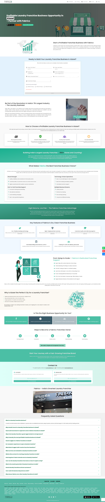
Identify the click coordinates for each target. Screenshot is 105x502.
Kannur (55, 489)
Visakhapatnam (60, 490)
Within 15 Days (31, 86)
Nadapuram (74, 489)
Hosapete (20, 490)
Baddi (42, 491)
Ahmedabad (83, 490)
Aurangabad (66, 490)
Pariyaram (69, 491)
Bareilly (90, 489)
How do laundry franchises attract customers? (18, 467)
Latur (28, 489)
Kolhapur (6, 493)
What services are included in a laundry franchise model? (21, 450)
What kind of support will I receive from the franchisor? (20, 447)
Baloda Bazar (93, 490)
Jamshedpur (80, 489)
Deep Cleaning (31, 483)
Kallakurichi (13, 492)
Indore (44, 490)
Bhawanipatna (60, 491)
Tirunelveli (48, 492)
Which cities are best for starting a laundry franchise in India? (22, 454)
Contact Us (61, 483)
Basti (39, 488)
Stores (25, 483)
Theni (97, 491)
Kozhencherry (44, 489)
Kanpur (47, 488)
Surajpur (13, 491)
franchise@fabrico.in (68, 367)
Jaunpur (10, 488)
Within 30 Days (39, 86)
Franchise (21, 483)
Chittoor (10, 490)
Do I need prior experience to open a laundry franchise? (21, 444)
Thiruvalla (25, 490)
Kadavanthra (87, 488)
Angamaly (24, 489)
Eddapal (20, 489)
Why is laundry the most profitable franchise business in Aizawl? (23, 437)
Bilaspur (96, 488)
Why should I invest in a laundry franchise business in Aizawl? (22, 427)
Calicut (65, 491)
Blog (18, 483)
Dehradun (74, 491)
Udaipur (95, 492)
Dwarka (14, 493)
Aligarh (16, 489)
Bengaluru (48, 490)
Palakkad (88, 490)
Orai (41, 488)
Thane (78, 491)
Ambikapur (15, 490)
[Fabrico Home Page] (8, 1)
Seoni (38, 492)
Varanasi (92, 488)
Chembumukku (62, 488)
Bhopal (89, 492)
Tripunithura (76, 488)
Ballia (44, 488)
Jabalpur (94, 489)
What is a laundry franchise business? (16, 420)
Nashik (9, 491)
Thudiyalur (68, 492)
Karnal (44, 492)
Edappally (71, 488)
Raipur (5, 489)
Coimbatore (86, 489)
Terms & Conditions (38, 483)
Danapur (81, 492)
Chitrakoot (26, 488)
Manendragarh (50, 489)
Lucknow (56, 488)
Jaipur (92, 492)
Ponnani (56, 492)
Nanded (85, 492)
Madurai (27, 492)
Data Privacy (51, 483)
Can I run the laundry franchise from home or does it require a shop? (24, 460)
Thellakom (36, 489)
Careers (57, 483)
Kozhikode (31, 488)
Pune (74, 490)
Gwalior (31, 490)
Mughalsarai (51, 488)
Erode (52, 490)
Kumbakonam (76, 492)
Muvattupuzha (62, 492)
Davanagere (22, 491)
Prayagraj (23, 492)
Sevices (10, 483)
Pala (40, 489)
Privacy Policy (46, 483)
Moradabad (93, 491)
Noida (14, 488)
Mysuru (40, 490)
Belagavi (10, 493)
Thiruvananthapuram (52, 491)
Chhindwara (36, 490)
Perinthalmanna (33, 492)
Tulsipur (17, 488)
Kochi (64, 489)
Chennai (35, 488)
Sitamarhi (17, 491)
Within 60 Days (48, 86)
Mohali (41, 492)
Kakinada (45, 491)
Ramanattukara (69, 489)
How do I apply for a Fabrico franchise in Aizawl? (18, 440)
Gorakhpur (82, 488)
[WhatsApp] (103, 248)
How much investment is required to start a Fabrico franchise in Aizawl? (25, 430)
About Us (6, 483)
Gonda (9, 489)
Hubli (28, 490)
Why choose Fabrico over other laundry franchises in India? (22, 474)
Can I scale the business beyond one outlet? (17, 470)
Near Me (14, 483)
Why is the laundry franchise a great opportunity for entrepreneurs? (24, 434)
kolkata (70, 490)
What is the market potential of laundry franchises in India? (22, 464)
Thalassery (32, 491)
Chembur (52, 492)
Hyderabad (78, 490)
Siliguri (89, 491)
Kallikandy (28, 491)
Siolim (55, 490)
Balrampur (21, 488)
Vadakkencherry (7, 492)
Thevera (31, 489)
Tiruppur (6, 491)
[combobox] (40, 76)
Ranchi (81, 491)
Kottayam (18, 492)
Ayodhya (85, 491)
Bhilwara (98, 490)
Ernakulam (60, 489)
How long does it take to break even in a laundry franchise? (22, 457)
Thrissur (67, 488)
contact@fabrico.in (50, 367)
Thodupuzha (37, 491)
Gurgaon (6, 488)
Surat (72, 492)
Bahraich (12, 489)
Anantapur (6, 490)
